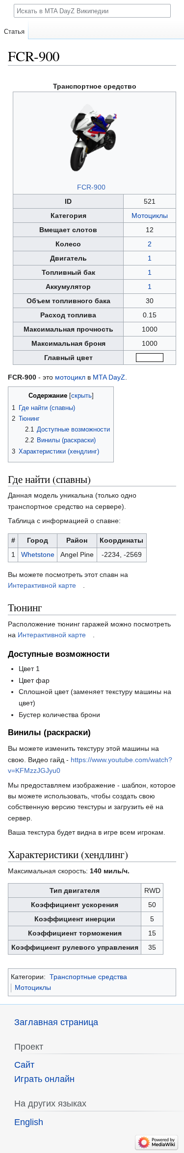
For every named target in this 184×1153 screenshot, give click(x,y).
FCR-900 (91, 187)
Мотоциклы (149, 215)
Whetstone (37, 554)
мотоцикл (70, 377)
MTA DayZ (109, 377)
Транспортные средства (88, 977)
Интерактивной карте (42, 585)
